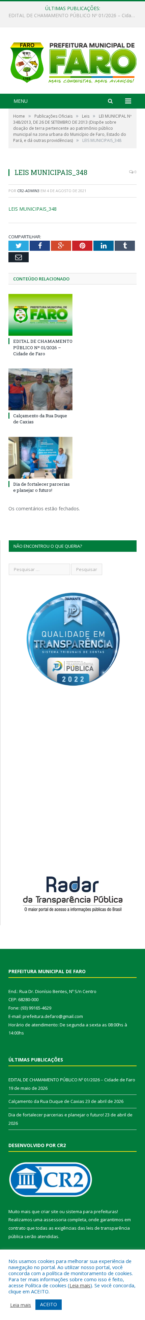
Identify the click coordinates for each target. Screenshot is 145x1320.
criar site (49, 1211)
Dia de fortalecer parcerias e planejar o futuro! (41, 487)
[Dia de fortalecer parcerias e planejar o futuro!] (40, 458)
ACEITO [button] (48, 1304)
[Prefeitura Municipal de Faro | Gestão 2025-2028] (72, 61)
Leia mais (79, 1285)
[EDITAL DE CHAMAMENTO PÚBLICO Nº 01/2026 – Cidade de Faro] (40, 315)
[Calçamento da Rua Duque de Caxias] (40, 389)
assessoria (55, 1220)
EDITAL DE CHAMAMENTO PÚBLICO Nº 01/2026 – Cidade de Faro (42, 347)
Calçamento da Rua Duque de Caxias (70, 15)
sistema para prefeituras (91, 1211)
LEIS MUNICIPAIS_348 (32, 209)
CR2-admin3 (28, 190)
